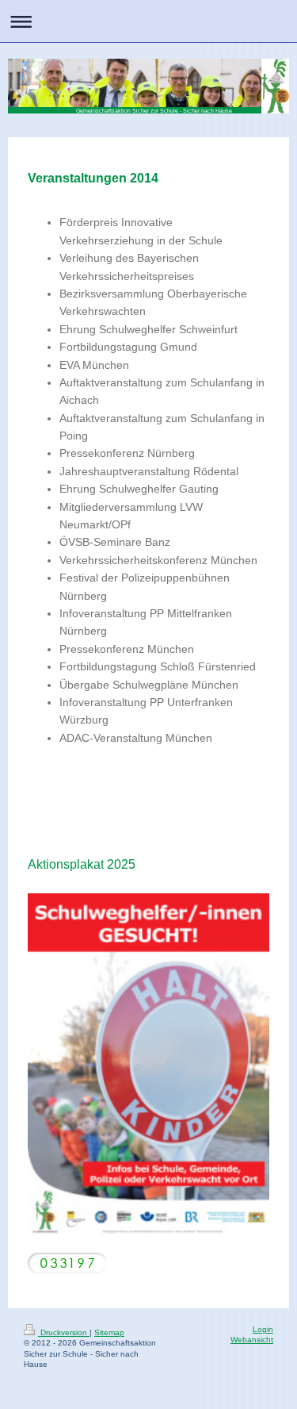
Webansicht (251, 1339)
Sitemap (109, 1332)
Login (263, 1329)
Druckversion (63, 1332)
